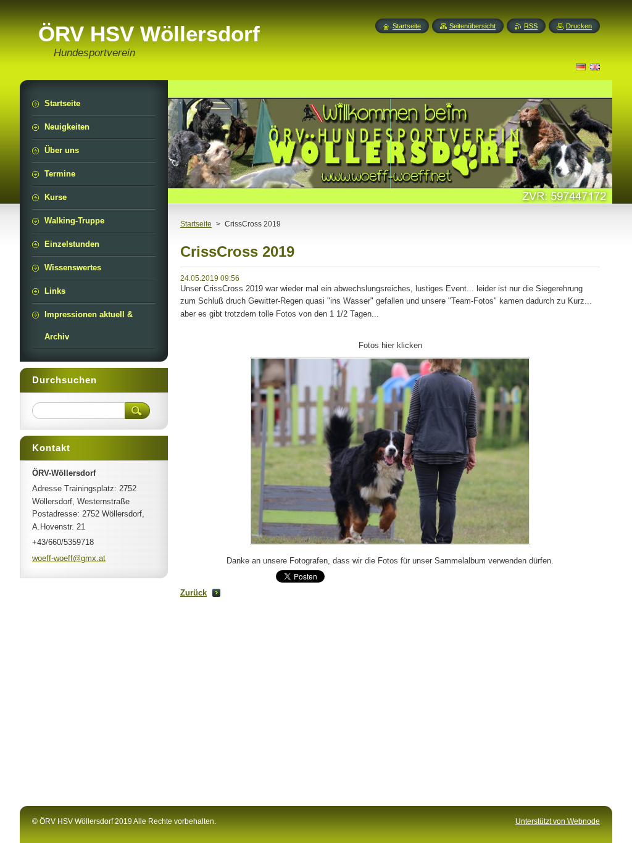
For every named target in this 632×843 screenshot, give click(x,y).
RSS (531, 26)
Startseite (196, 224)
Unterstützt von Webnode (557, 821)
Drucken (579, 26)
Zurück (193, 592)
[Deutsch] (581, 67)
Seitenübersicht (472, 26)
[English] (595, 67)
